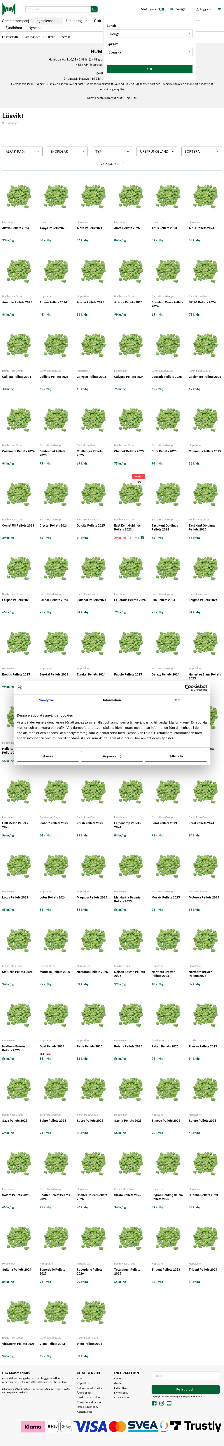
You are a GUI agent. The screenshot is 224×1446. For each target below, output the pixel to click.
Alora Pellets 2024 (89, 228)
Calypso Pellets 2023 (91, 376)
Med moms (148, 9)
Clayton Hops (47, 965)
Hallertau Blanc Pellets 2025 (205, 676)
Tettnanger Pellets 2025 (127, 1271)
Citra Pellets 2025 (164, 451)
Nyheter (34, 28)
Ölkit (97, 21)
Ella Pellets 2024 (163, 600)
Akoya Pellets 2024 (15, 228)
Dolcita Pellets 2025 (91, 525)
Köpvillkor (83, 1383)
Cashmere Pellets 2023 (205, 376)
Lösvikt (65, 37)
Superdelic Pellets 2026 (89, 1271)
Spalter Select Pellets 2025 (92, 1197)
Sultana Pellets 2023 (203, 1195)
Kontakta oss (84, 1411)
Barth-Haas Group (12, 296)
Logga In (205, 9)
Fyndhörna (13, 28)
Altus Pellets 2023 (164, 228)
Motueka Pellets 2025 (17, 972)
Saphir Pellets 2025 (128, 1120)
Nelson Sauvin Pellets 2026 (129, 974)
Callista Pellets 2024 (16, 376)
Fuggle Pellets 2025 (128, 674)
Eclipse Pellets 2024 (54, 600)
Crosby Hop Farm (50, 817)
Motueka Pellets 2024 (204, 897)
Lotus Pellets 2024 (53, 897)
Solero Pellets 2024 (202, 1120)
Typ (98, 151)
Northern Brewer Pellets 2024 (200, 974)
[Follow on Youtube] (169, 1403)
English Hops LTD (199, 519)
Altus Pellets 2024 (201, 228)
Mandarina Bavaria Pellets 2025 (127, 899)
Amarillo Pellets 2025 (17, 302)
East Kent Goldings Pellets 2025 (202, 527)
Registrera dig (185, 1389)
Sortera (192, 151)
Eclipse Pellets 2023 (16, 600)
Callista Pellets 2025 (54, 376)
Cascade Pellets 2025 (167, 376)
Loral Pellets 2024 (201, 823)
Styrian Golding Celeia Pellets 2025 (167, 1197)
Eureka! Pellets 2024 (91, 674)
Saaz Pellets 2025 (14, 1120)
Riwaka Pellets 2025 (203, 1046)
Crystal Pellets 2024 (54, 525)
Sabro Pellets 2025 (90, 1120)
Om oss (118, 1378)
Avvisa (48, 756)
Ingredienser (45, 21)
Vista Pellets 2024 (89, 1344)
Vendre (199, 1396)
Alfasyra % (15, 151)
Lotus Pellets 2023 (15, 897)
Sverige (178, 10)
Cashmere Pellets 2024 (18, 451)
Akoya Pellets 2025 (53, 228)
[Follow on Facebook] (154, 1403)
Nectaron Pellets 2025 (92, 972)
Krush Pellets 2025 (90, 823)
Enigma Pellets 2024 (203, 600)
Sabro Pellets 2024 (53, 1120)
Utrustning (74, 21)
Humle (50, 37)
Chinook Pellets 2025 (129, 451)
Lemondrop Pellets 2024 (127, 825)
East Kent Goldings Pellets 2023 (127, 527)
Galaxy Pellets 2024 (165, 674)
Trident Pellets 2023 (166, 1269)
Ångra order (84, 1392)
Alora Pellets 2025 (127, 228)
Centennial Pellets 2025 (52, 453)
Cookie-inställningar (89, 1402)
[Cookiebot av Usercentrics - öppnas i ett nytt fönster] (188, 687)
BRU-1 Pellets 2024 (202, 302)
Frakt (80, 1378)
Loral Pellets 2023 (164, 823)
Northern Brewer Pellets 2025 (13, 1048)
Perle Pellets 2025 (89, 1046)
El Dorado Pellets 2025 (130, 600)
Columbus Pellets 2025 (205, 451)
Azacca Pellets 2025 (128, 302)
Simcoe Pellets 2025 (166, 1120)
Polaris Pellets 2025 (128, 1046)
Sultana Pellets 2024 (16, 1269)
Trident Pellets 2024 (203, 1269)
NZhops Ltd (83, 965)
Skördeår (59, 151)
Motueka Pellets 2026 (55, 972)
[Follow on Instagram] (161, 1403)
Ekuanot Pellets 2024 (91, 600)
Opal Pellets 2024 (52, 1046)
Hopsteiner (8, 222)
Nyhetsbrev (121, 1392)
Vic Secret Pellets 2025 (18, 1344)
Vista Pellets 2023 (52, 1344)
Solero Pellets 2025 (16, 1195)
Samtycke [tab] (46, 700)
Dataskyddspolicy (87, 1406)
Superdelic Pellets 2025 (52, 1271)
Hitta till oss (121, 1388)
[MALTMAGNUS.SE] (9, 8)
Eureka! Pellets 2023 (54, 674)
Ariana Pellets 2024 (53, 302)
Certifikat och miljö (88, 1397)
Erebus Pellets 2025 (16, 674)
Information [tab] (112, 700)
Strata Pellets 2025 (127, 1195)
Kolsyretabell (122, 1397)
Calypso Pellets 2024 (129, 376)
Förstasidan (10, 37)
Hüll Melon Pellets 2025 (15, 825)
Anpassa (109, 756)
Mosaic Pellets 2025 (166, 897)
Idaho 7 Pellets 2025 (54, 823)
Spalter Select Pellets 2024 (55, 1197)
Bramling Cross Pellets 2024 (167, 304)
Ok (149, 69)
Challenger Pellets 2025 (90, 453)
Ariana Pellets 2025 (90, 302)
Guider (118, 1383)
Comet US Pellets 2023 (18, 525)
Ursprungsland (154, 151)
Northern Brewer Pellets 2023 (163, 974)
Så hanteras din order (89, 1388)
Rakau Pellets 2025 (165, 1046)
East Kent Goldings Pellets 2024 (165, 527)
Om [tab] (177, 700)
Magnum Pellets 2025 (92, 897)
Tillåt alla (176, 756)
